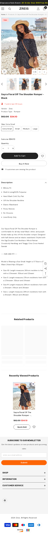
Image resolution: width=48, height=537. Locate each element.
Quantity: (5, 143)
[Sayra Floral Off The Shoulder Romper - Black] (24, 396)
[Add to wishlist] (42, 156)
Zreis (11, 109)
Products (11, 14)
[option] (24, 46)
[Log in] (38, 8)
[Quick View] (33, 384)
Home (3, 14)
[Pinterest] (4, 500)
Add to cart (19, 156)
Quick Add (22, 427)
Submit (24, 462)
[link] (12, 357)
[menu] (2, 8)
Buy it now (24, 164)
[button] (40, 72)
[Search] (9, 8)
